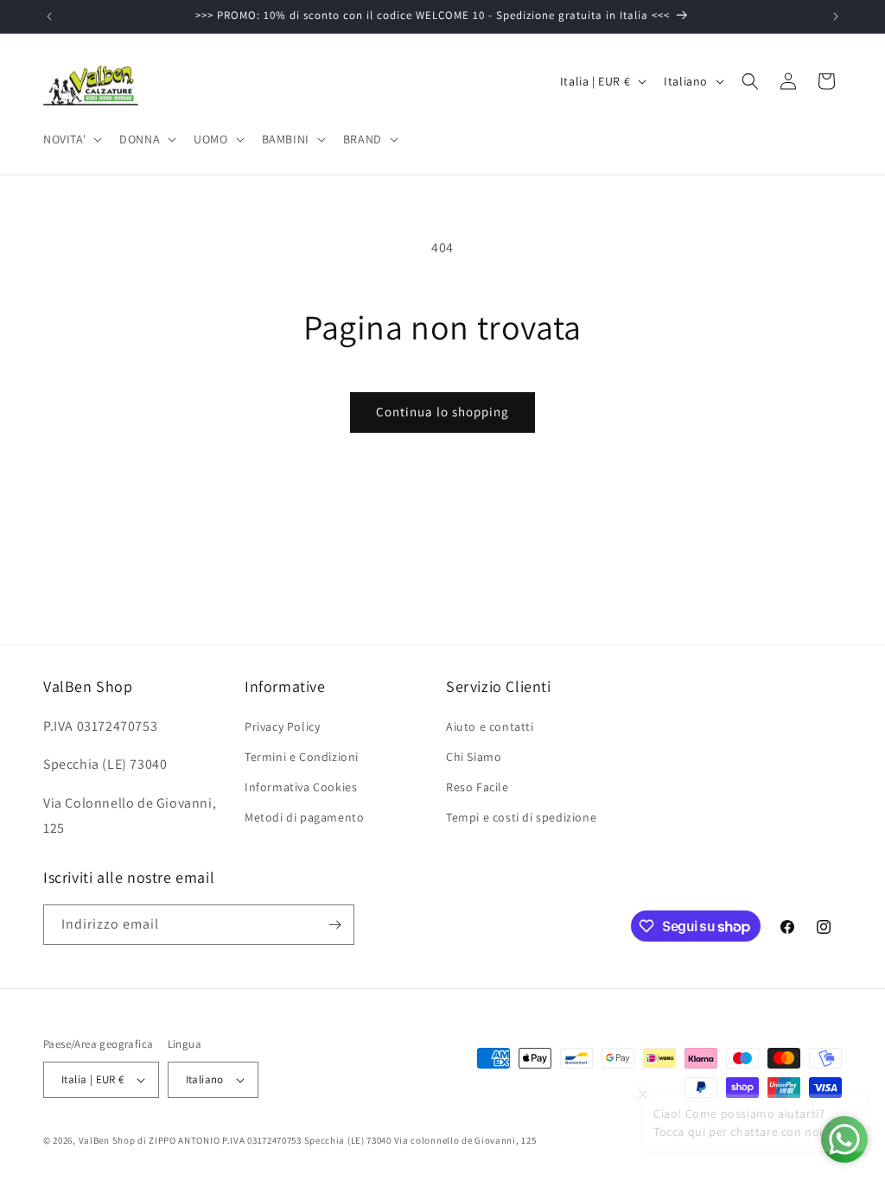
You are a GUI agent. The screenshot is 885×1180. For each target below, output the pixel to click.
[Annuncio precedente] (49, 16)
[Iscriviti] (334, 924)
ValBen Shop (107, 1140)
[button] (71, 139)
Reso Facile (477, 787)
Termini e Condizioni (302, 756)
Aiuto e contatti (490, 726)
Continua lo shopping (442, 411)
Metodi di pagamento (304, 817)
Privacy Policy (282, 726)
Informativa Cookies (301, 787)
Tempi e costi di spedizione (521, 817)
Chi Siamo (473, 756)
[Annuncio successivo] (836, 16)
